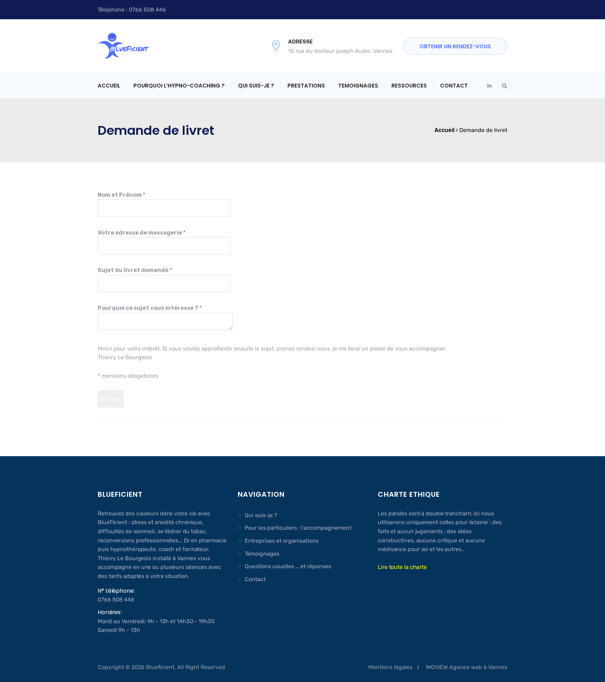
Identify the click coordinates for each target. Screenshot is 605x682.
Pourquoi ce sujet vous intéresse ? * (150, 308)
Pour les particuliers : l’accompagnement (298, 527)
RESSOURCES (409, 85)
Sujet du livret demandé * (135, 270)
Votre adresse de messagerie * (142, 232)
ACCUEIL (109, 85)
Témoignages (262, 553)
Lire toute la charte (402, 567)
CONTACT (454, 85)
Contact (255, 579)
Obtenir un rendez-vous (455, 46)
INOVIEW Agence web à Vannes (466, 667)
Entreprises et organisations (282, 540)
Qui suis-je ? (261, 515)
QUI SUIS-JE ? (256, 85)
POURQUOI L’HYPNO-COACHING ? (179, 85)
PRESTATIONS (306, 85)
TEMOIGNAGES (358, 85)
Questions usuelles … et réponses (288, 566)
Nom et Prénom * (121, 195)
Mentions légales (390, 667)
